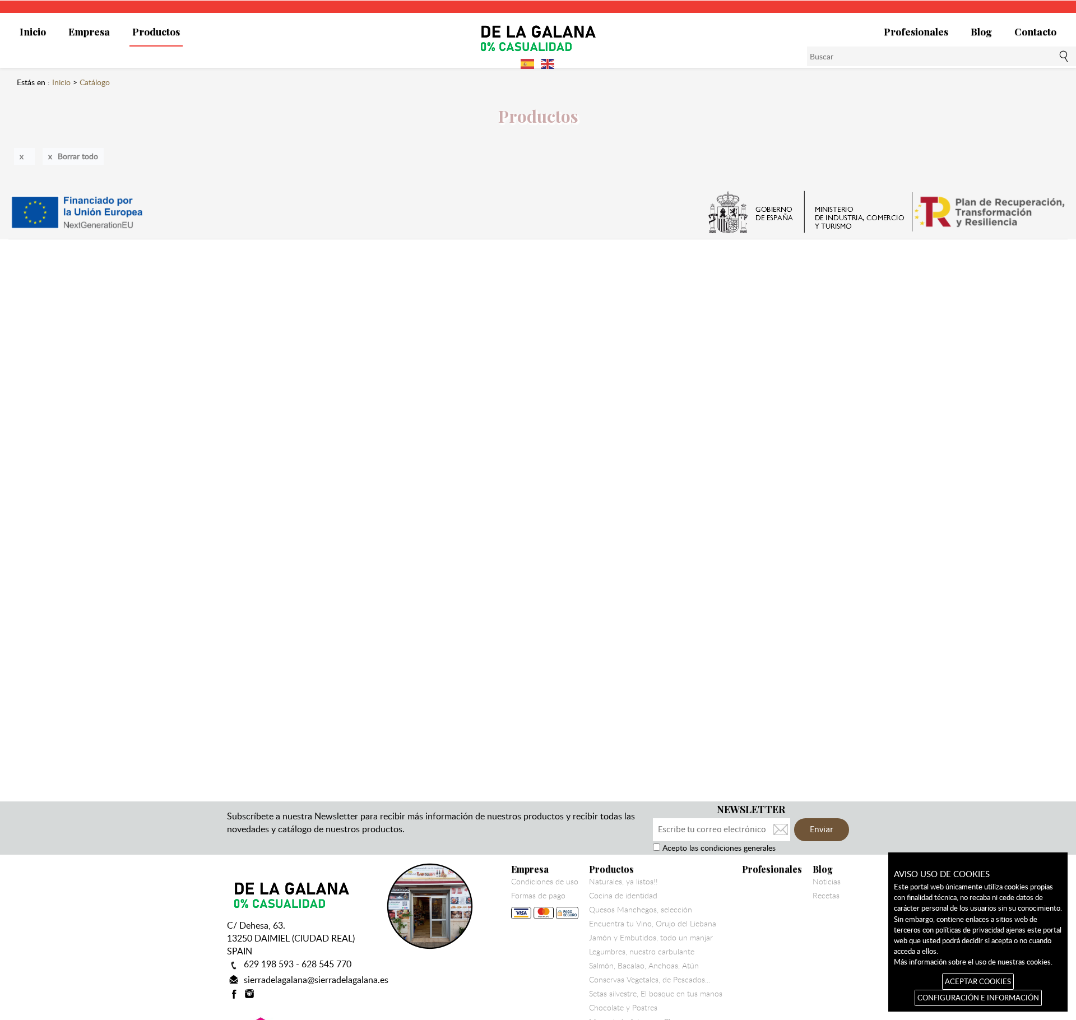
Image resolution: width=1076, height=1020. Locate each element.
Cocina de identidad (623, 896)
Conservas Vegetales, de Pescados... (649, 980)
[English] (548, 63)
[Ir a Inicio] (538, 37)
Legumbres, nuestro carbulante (641, 952)
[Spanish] (528, 63)
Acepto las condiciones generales (718, 847)
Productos (156, 31)
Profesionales (916, 31)
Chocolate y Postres (623, 1008)
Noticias (827, 882)
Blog (981, 31)
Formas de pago (538, 896)
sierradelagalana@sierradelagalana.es (316, 979)
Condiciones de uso (544, 882)
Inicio (33, 31)
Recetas (826, 896)
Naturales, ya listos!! (623, 882)
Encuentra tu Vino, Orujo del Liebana (652, 924)
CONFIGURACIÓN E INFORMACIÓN (978, 998)
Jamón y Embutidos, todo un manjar (651, 938)
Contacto (1035, 31)
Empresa (89, 31)
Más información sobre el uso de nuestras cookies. (973, 962)
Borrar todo (78, 156)
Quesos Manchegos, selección (640, 910)
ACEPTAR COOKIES (978, 981)
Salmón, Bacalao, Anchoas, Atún (644, 966)
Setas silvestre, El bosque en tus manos (655, 994)
